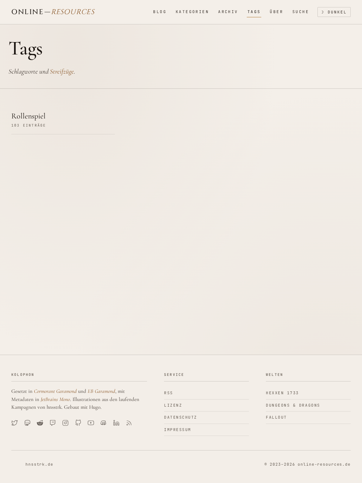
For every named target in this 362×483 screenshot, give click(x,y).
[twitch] (52, 423)
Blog (160, 11)
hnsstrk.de (39, 464)
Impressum (177, 429)
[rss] (129, 423)
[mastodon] (27, 423)
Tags (254, 11)
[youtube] (91, 423)
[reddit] (40, 423)
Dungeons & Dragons (293, 405)
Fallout (276, 417)
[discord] (103, 423)
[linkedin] (116, 423)
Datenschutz (180, 417)
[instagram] (65, 423)
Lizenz (173, 405)
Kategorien (192, 11)
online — (52, 12)
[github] (78, 423)
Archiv (228, 11)
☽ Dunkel (334, 12)
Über (276, 11)
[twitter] (14, 423)
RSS (168, 392)
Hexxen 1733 (282, 392)
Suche (300, 11)
